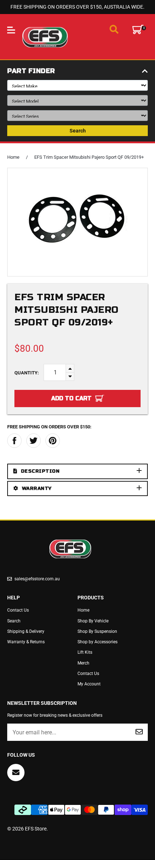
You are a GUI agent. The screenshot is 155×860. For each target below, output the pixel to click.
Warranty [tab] (37, 488)
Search (78, 131)
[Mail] (16, 772)
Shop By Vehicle (93, 620)
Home (13, 157)
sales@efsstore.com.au (37, 578)
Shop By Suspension (97, 631)
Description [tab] (40, 471)
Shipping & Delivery (25, 631)
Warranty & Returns (26, 641)
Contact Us (18, 610)
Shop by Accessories (98, 641)
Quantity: (26, 372)
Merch (83, 663)
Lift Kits (85, 652)
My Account (89, 683)
